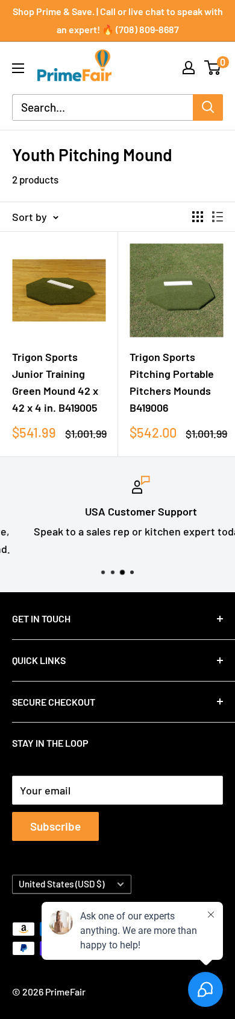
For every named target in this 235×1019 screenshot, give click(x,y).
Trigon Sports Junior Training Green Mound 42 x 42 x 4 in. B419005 (55, 382)
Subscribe (55, 826)
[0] (213, 67)
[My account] (189, 67)
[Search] (208, 107)
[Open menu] (18, 68)
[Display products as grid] (197, 216)
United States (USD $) (61, 883)
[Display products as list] (217, 216)
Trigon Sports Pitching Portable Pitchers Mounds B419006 (172, 382)
